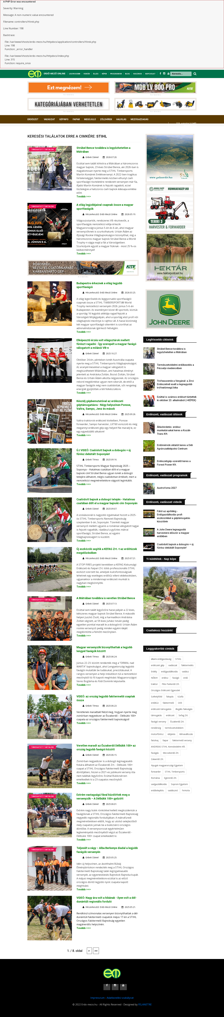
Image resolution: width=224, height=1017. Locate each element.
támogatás (156, 715)
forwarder (156, 771)
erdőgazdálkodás (169, 671)
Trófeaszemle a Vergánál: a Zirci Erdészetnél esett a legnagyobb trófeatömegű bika (175, 384)
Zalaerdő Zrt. (157, 759)
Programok (116, 74)
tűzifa (180, 696)
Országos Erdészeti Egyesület (165, 690)
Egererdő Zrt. (170, 777)
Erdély (154, 671)
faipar (165, 740)
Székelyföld (156, 696)
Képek (104, 74)
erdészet (170, 715)
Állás (95, 74)
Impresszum (97, 997)
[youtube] (168, 73)
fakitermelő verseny (182, 740)
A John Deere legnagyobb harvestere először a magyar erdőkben (173, 533)
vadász (185, 671)
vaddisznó (173, 790)
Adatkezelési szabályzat (120, 997)
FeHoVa (186, 790)
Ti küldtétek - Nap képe (161, 558)
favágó (175, 677)
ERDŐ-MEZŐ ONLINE (54, 73)
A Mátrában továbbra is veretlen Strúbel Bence (105, 598)
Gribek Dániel (92, 157)
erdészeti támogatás (161, 709)
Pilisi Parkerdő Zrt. (171, 684)
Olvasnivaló (36, 130)
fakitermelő (168, 702)
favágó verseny (158, 721)
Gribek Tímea (92, 459)
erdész (165, 677)
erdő (185, 677)
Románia (155, 777)
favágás (155, 752)
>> (96, 951)
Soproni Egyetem (179, 784)
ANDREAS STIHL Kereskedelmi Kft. (168, 746)
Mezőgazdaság (139, 119)
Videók (87, 74)
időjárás (171, 734)
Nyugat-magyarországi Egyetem (167, 765)
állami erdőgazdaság (161, 659)
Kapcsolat (150, 74)
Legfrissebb (74, 74)
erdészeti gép (157, 665)
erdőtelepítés (157, 790)
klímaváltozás (186, 734)
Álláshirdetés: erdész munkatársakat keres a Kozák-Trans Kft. (174, 430)
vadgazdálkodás (159, 784)
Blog (127, 74)
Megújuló (90, 119)
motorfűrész (157, 734)
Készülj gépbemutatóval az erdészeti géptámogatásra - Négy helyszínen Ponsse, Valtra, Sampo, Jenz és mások (103, 404)
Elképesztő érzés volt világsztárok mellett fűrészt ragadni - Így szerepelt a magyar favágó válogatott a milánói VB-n (106, 344)
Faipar (76, 119)
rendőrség (156, 727)
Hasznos (137, 74)
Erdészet (32, 119)
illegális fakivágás (184, 709)
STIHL (178, 659)
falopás (170, 696)
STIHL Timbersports (175, 771)
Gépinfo (63, 119)
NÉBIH (154, 677)
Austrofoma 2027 (167, 487)
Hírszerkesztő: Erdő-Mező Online (101, 214)
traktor (154, 684)
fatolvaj (154, 740)
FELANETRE (145, 1004)
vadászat (172, 665)
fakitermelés (187, 665)
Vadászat (49, 119)
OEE (180, 702)
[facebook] (161, 73)
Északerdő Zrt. (177, 721)
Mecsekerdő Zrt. (171, 752)
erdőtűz (155, 702)
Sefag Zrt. (183, 715)
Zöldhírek (106, 119)
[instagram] (164, 73)
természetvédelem (174, 727)
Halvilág (121, 119)
